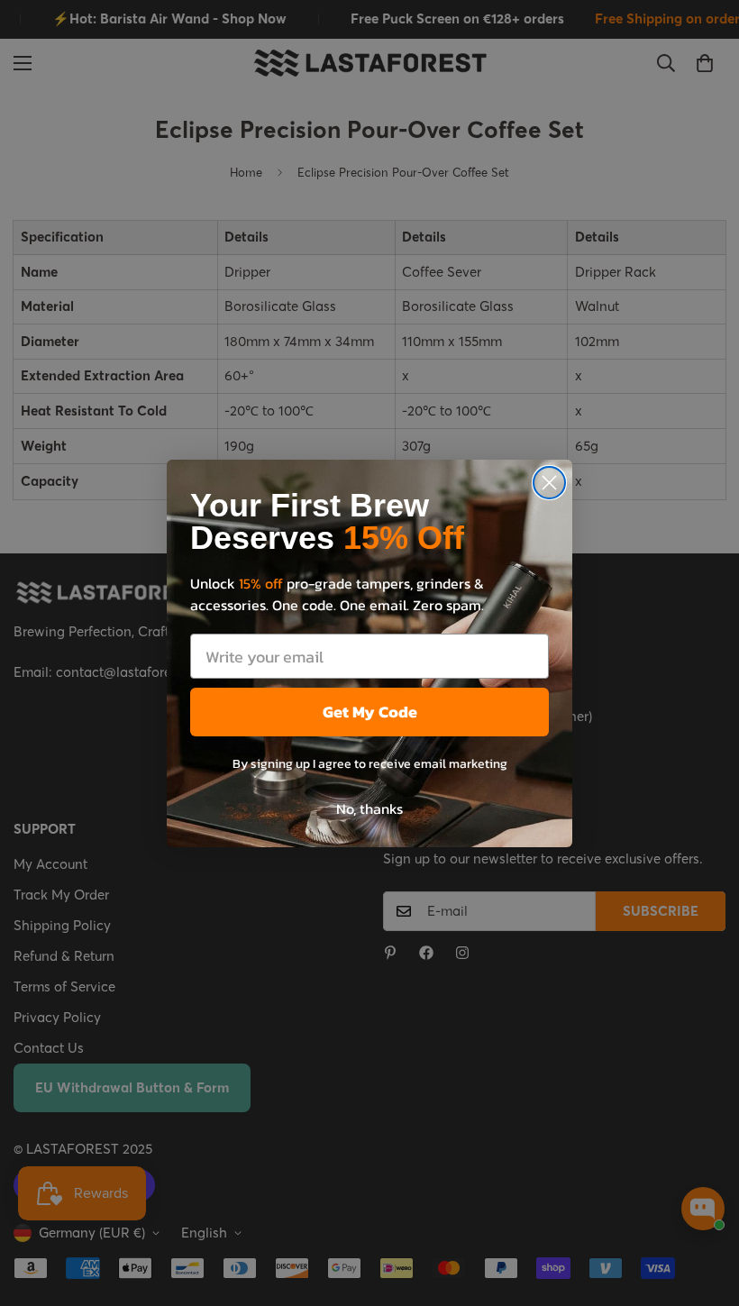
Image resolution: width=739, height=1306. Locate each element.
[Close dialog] (549, 482)
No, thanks (369, 808)
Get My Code (370, 711)
